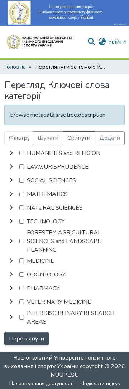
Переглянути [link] (26, 339)
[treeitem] (64, 167)
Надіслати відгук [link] (100, 383)
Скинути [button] (78, 138)
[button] (42, 42)
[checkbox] (21, 153)
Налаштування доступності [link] (41, 383)
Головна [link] (15, 67)
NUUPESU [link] (65, 375)
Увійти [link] (117, 42)
